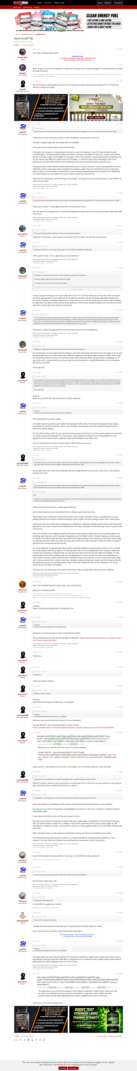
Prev (17, 45)
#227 (120, 732)
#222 (120, 617)
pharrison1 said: (39, 408)
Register (36, 7)
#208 (120, 81)
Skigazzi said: (38, 128)
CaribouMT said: (39, 314)
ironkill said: (38, 197)
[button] (52, 3)
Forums (47, 3)
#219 (120, 478)
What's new (59, 3)
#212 (120, 242)
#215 (120, 342)
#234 (120, 941)
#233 (120, 913)
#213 (120, 268)
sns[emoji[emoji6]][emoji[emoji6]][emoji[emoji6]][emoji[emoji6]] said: (73, 988)
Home (39, 3)
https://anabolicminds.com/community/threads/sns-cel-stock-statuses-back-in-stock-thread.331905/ (73, 727)
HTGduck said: (38, 872)
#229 (120, 790)
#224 (120, 667)
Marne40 (18, 42)
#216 (120, 372)
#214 (120, 310)
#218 (120, 455)
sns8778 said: (38, 272)
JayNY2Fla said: (39, 459)
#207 (120, 65)
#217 (120, 403)
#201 (120, 49)
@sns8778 (37, 85)
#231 (120, 867)
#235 (120, 973)
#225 (120, 686)
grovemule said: (39, 246)
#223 (120, 652)
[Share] (117, 49)
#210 (120, 193)
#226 (120, 707)
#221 (120, 602)
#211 (120, 226)
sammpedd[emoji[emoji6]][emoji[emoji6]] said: (59, 744)
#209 (120, 124)
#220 (120, 582)
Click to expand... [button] (77, 289)
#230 (120, 852)
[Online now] (23, 918)
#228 (120, 772)
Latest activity (27, 7)
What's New (17, 7)
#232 (120, 893)
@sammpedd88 (39, 804)
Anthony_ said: (39, 230)
